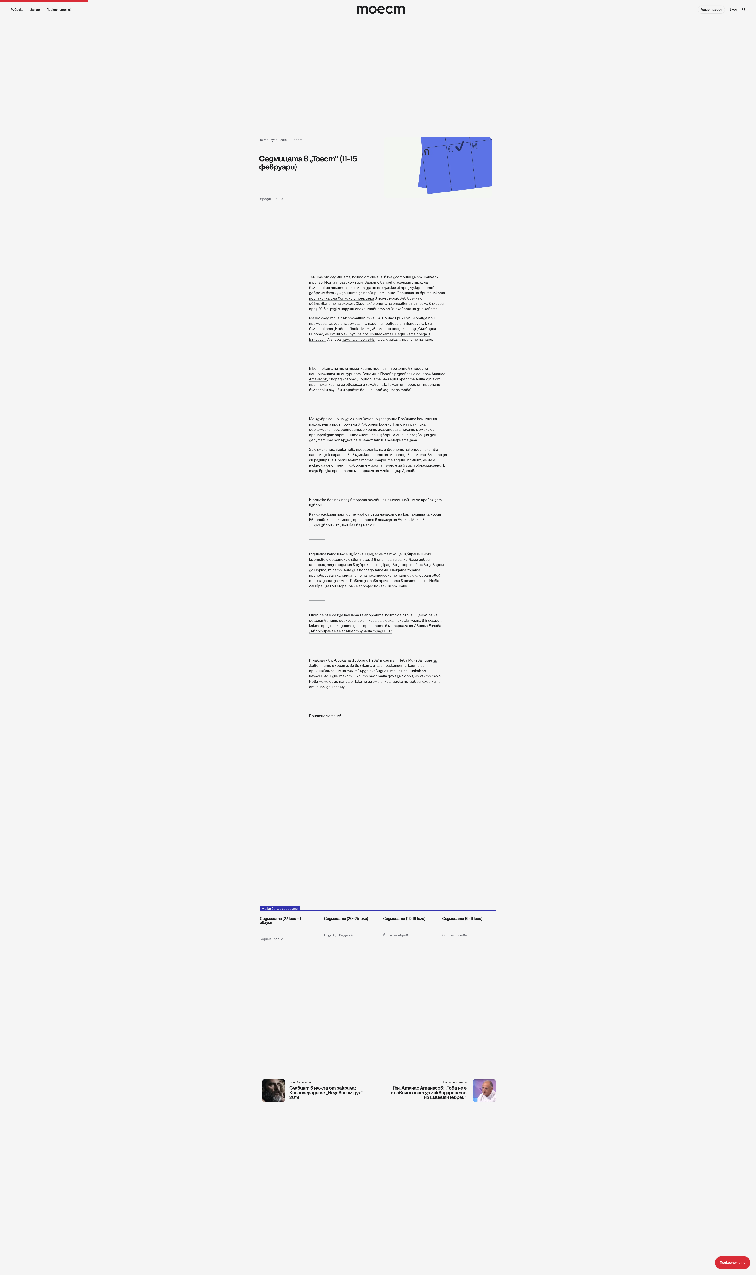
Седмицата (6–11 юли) (462, 918)
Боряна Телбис (271, 939)
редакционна (272, 199)
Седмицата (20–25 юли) (346, 918)
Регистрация (711, 10)
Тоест (297, 140)
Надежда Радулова (339, 935)
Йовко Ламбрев (395, 935)
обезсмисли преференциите (335, 429)
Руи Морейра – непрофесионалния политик (368, 586)
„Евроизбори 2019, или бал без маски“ (342, 525)
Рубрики (17, 10)
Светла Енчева (454, 935)
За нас (35, 10)
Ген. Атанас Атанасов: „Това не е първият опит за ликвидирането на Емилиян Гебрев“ (429, 1092)
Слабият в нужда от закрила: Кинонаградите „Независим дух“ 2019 (326, 1092)
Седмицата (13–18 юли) (404, 918)
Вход (733, 9)
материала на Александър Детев (384, 471)
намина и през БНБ (358, 339)
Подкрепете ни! (58, 10)
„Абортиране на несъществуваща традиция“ (350, 631)
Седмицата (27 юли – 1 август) (280, 920)
